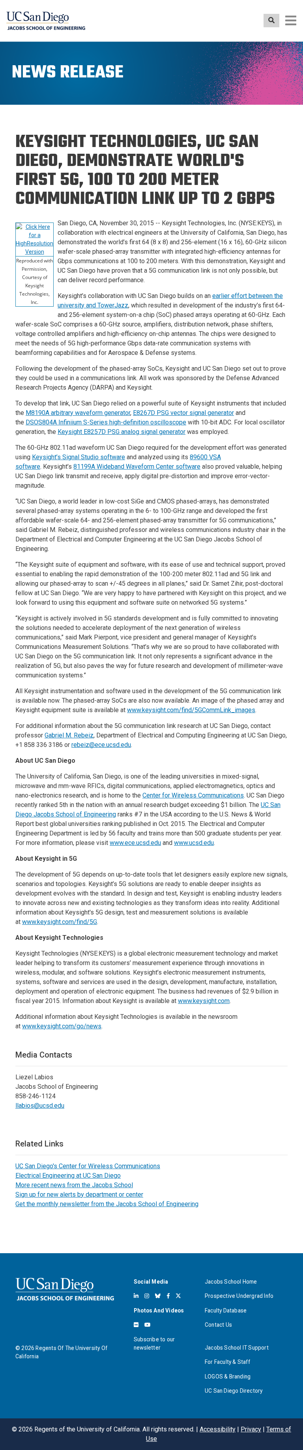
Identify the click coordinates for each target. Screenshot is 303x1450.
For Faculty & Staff (227, 1362)
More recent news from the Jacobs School (74, 1185)
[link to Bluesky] (158, 1296)
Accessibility (218, 1429)
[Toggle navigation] (291, 20)
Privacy (251, 1429)
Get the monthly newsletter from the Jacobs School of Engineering (106, 1204)
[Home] (45, 20)
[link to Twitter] (178, 1296)
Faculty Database (226, 1310)
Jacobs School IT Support (237, 1347)
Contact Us (218, 1325)
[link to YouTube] (147, 1325)
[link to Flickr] (136, 1325)
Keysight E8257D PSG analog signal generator (121, 432)
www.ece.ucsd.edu (135, 843)
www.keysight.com (204, 1001)
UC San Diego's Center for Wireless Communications (87, 1166)
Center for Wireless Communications (193, 795)
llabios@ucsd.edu (39, 1105)
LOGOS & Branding (228, 1376)
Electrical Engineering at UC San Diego (68, 1175)
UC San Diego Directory (233, 1391)
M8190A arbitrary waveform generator (78, 413)
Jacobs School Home (231, 1281)
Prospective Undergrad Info (239, 1296)
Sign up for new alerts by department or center (79, 1194)
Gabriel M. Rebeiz (69, 735)
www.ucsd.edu (194, 843)
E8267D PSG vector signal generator (183, 413)
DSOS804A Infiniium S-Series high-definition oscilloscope (106, 422)
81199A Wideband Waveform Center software (136, 466)
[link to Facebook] (168, 1296)
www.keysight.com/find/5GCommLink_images (191, 710)
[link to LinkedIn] (136, 1296)
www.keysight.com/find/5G (59, 922)
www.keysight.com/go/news (61, 1026)
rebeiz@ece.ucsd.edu (101, 745)
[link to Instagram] (146, 1296)
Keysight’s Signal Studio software (78, 457)
